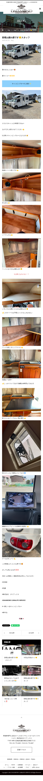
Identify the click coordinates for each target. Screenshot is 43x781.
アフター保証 (11, 767)
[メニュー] (40, 9)
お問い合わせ (35, 767)
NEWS (13, 765)
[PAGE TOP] (21, 717)
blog (12, 40)
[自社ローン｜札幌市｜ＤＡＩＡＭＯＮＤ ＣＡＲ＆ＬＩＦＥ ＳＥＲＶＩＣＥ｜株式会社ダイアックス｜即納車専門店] (21, 728)
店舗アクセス (21, 749)
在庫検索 (20, 765)
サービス (27, 765)
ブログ (27, 767)
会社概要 (20, 767)
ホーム (7, 765)
